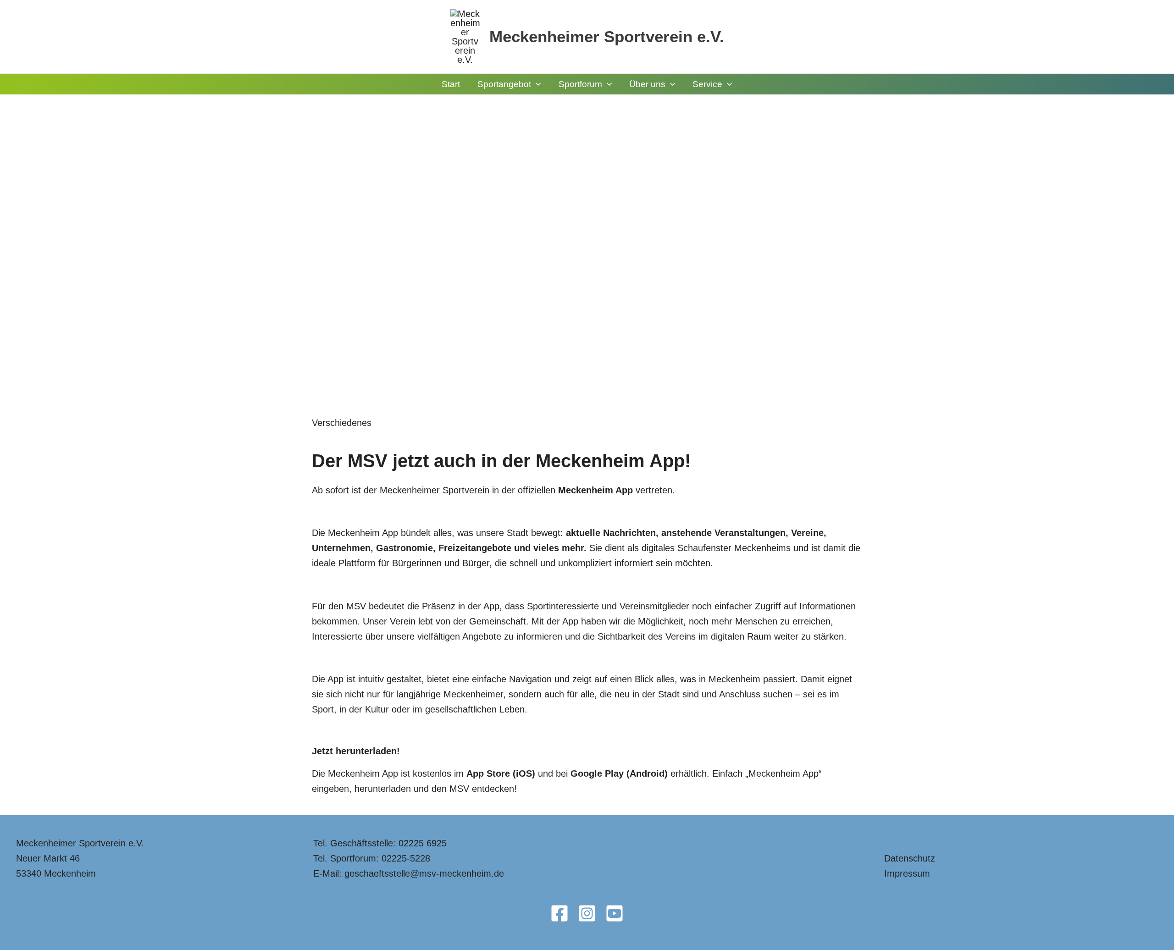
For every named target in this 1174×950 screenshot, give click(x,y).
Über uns (647, 84)
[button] (536, 84)
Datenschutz (909, 858)
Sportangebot (504, 84)
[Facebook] (559, 913)
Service (707, 84)
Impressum (907, 873)
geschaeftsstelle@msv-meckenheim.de (424, 873)
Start (451, 84)
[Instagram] (587, 913)
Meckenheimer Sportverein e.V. (606, 36)
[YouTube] (614, 913)
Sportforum (580, 84)
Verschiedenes (341, 423)
